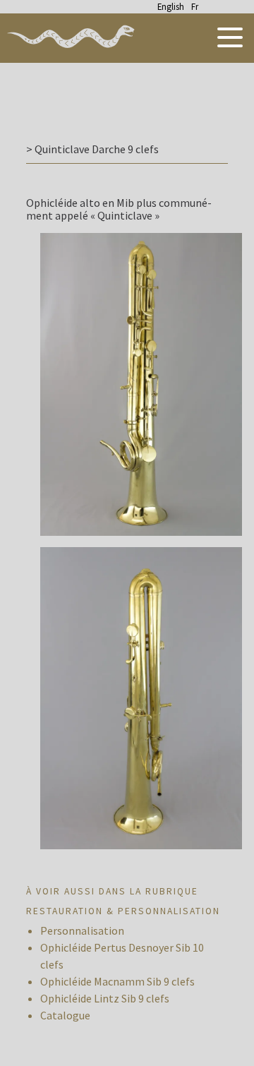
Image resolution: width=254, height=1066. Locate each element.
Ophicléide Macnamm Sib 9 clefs (117, 981)
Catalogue (65, 1015)
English (170, 6)
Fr (194, 6)
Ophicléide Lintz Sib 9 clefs (104, 998)
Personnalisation (82, 930)
